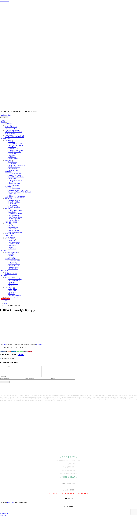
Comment (3, 377)
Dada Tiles (10, 502)
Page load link (4, 513)
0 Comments (40, 344)
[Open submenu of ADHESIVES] (14, 277)
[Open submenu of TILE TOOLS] (14, 287)
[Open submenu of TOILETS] (11, 172)
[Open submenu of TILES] (6, 122)
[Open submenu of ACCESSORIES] (15, 239)
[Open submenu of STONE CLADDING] (19, 259)
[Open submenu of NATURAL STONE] (18, 252)
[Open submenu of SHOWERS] (13, 160)
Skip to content (4, 1)
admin (4, 344)
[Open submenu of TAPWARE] (12, 140)
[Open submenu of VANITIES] (12, 187)
